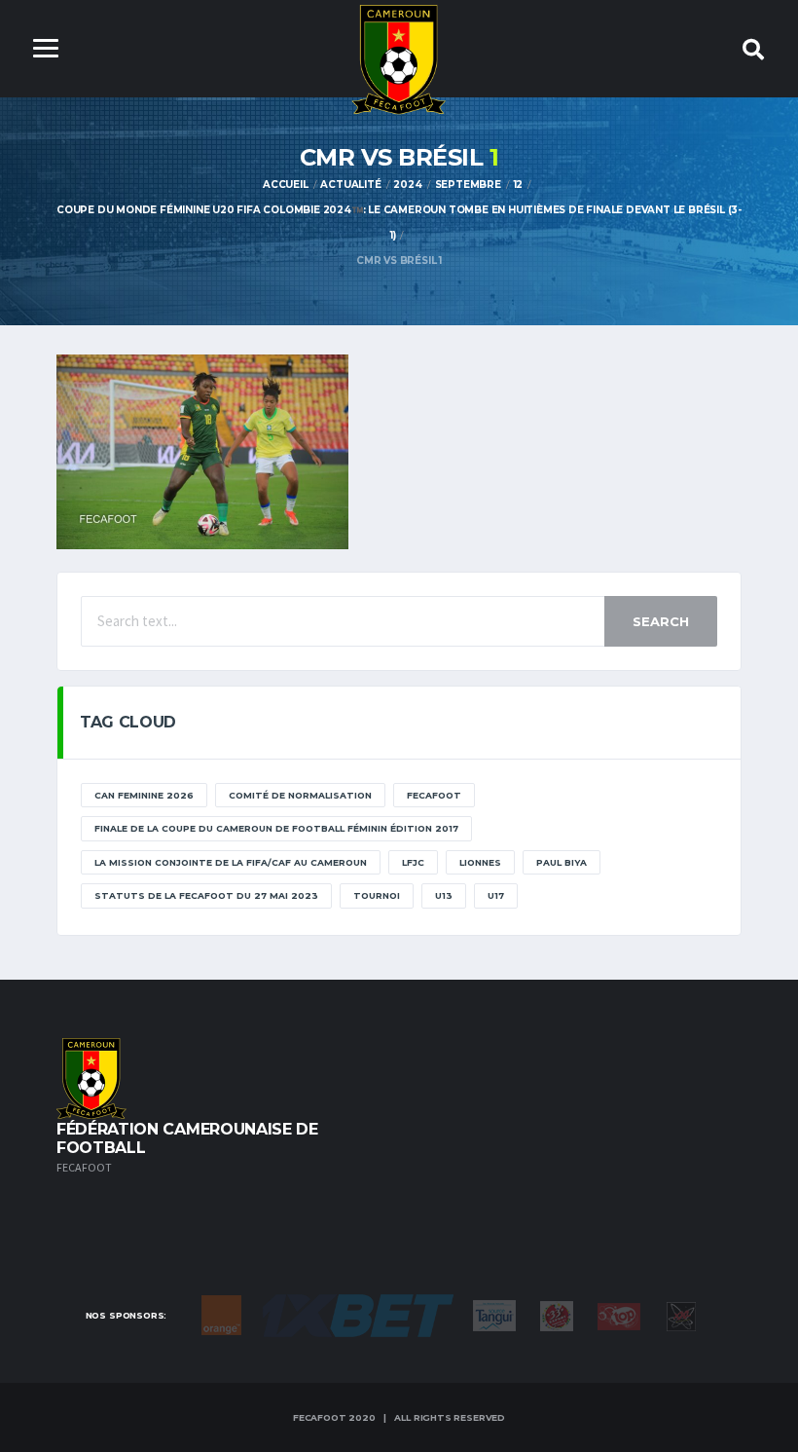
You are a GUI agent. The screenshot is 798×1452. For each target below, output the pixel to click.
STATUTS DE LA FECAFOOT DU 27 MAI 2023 (206, 895)
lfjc (413, 862)
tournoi (376, 895)
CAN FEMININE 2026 (144, 795)
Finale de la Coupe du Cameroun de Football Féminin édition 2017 (276, 828)
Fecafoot (434, 795)
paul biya (561, 862)
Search (661, 621)
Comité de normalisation (300, 795)
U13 (444, 895)
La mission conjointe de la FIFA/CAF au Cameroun (230, 862)
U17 (496, 895)
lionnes (480, 862)
